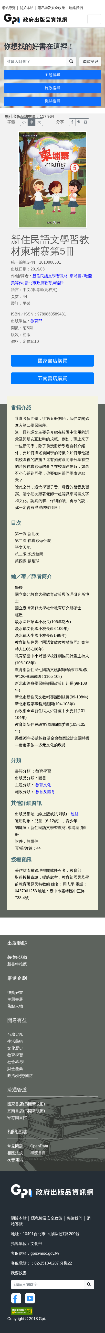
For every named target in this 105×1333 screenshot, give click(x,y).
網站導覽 (9, 8)
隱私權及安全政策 (51, 8)
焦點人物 (15, 1006)
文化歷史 (15, 1048)
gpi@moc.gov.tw (45, 1253)
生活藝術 (15, 1041)
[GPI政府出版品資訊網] (36, 18)
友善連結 (15, 1160)
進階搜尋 (90, 61)
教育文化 (43, 785)
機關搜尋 (52, 101)
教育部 (36, 321)
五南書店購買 (52, 378)
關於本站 (26, 8)
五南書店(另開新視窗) (26, 1111)
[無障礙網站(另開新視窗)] (21, 1311)
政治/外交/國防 (20, 1076)
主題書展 (15, 999)
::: (12, 1181)
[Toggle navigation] (94, 19)
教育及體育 (45, 792)
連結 (75, 814)
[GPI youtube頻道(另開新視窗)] (31, 1298)
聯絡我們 (76, 8)
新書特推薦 (17, 964)
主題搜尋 (52, 75)
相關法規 (15, 1153)
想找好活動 (17, 957)
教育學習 (15, 1055)
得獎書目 (38, 1153)
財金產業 (15, 1069)
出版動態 (17, 943)
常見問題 (15, 1146)
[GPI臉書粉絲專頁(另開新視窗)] (17, 1298)
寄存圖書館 (17, 1118)
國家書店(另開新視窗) (26, 1104)
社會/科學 (15, 1062)
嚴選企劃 (17, 978)
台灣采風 (15, 1034)
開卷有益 (17, 1020)
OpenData (39, 1146)
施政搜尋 (52, 88)
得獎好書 (15, 992)
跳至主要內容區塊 (13, 2)
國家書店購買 (52, 360)
